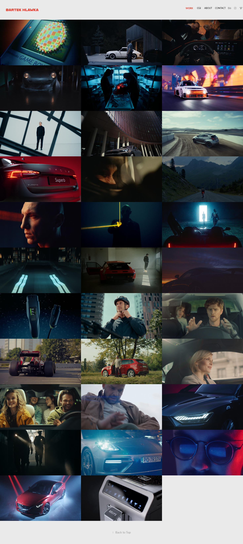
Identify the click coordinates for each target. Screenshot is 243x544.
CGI (199, 8)
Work (189, 8)
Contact (220, 8)
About (208, 8)
